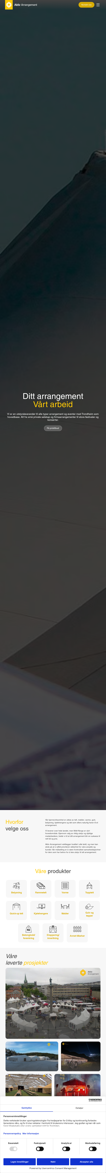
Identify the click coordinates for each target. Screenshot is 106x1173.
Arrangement (25, 4)
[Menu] (98, 5)
